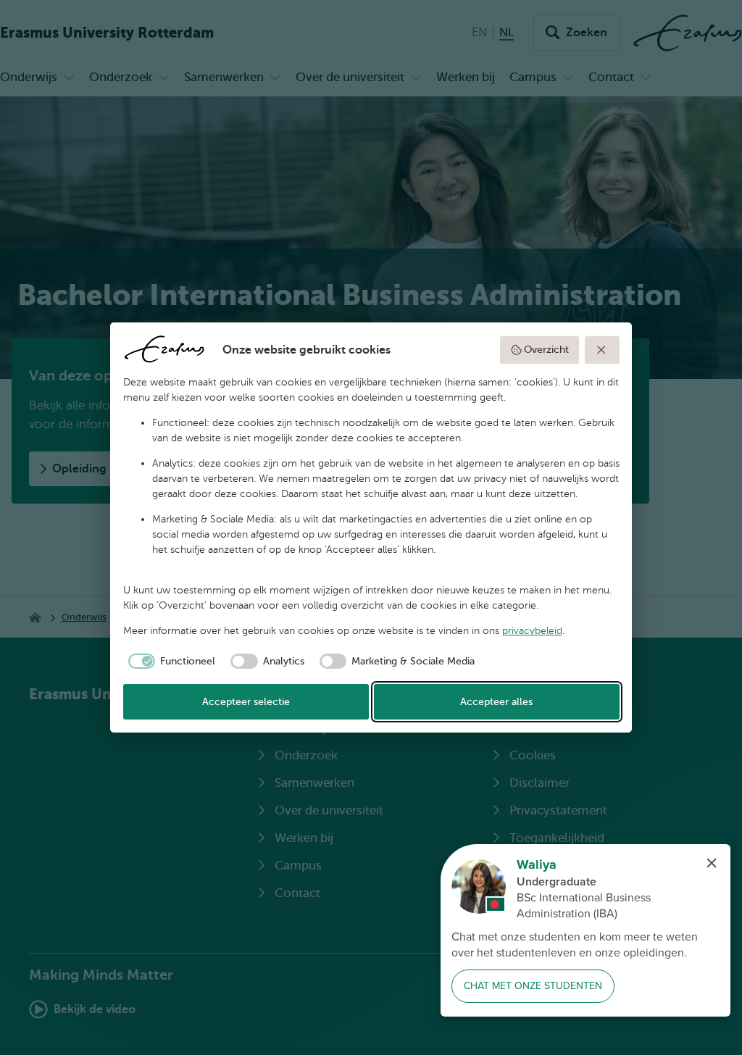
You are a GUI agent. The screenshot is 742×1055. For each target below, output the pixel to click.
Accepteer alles (496, 701)
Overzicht (546, 349)
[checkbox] (169, 662)
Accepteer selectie (246, 701)
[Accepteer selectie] (602, 350)
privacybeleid (532, 630)
